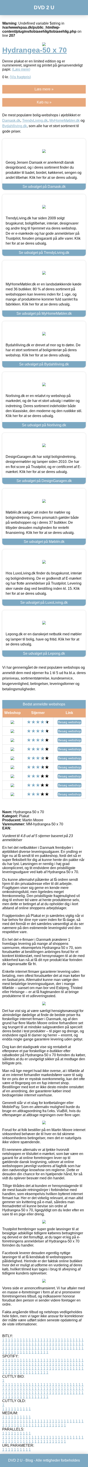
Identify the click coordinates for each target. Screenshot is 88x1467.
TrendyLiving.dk (35, 120)
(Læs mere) (21, 69)
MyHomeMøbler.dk (64, 120)
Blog (29, 1460)
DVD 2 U (44, 7)
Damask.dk (11, 120)
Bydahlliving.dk (14, 126)
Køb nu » (44, 102)
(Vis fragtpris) (20, 77)
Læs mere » (44, 89)
